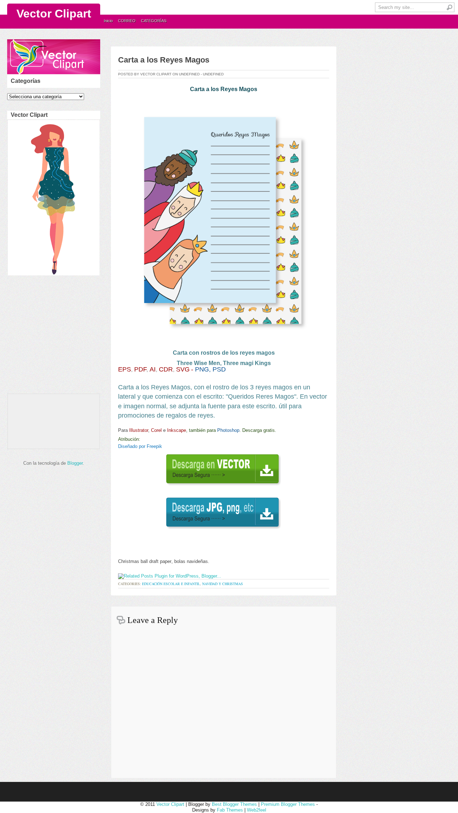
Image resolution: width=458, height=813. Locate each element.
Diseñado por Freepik (140, 446)
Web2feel (256, 810)
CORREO (127, 21)
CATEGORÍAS (153, 21)
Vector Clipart (53, 13)
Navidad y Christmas (222, 583)
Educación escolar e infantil (171, 583)
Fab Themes (230, 810)
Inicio (108, 21)
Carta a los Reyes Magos (163, 59)
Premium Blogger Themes (288, 804)
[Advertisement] (52, 336)
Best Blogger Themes (234, 804)
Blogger (75, 463)
